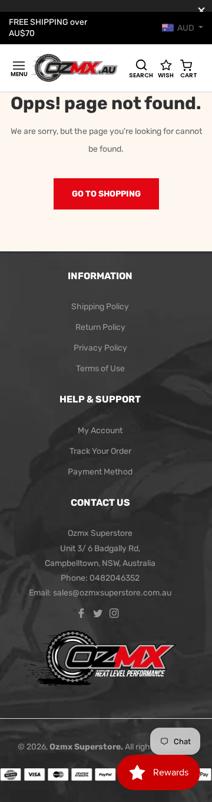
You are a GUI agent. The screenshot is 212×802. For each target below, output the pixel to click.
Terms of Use (100, 369)
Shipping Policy (100, 307)
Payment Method (100, 472)
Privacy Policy (100, 348)
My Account (100, 430)
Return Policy (100, 327)
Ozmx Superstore (85, 747)
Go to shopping (106, 194)
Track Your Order (100, 451)
